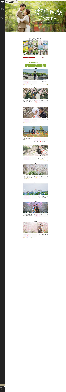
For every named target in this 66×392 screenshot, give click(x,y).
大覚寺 (35, 66)
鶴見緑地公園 (43, 65)
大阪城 (28, 64)
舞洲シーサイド (28, 66)
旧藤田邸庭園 (35, 64)
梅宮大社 (43, 64)
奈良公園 (35, 65)
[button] (24, 74)
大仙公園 (43, 66)
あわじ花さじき (28, 65)
